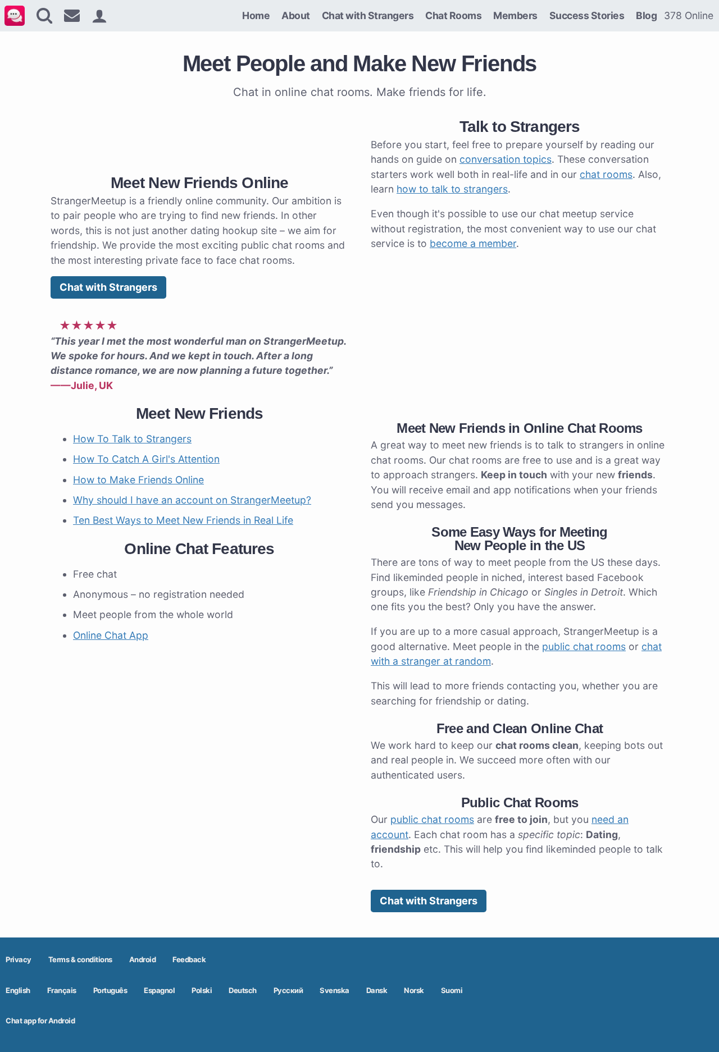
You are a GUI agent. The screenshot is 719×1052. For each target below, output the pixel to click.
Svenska (334, 990)
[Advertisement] (199, 134)
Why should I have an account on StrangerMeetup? (192, 500)
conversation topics (505, 159)
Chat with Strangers (368, 15)
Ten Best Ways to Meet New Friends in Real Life (183, 520)
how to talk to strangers (452, 189)
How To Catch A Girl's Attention (146, 459)
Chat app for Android (40, 1020)
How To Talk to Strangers (132, 439)
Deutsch (243, 990)
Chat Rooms (453, 15)
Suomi (452, 990)
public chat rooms (584, 646)
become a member (473, 243)
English (18, 990)
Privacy (18, 959)
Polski (202, 990)
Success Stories (587, 15)
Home (256, 15)
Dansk (377, 990)
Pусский (288, 990)
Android (142, 959)
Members (515, 15)
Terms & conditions (80, 959)
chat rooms (606, 174)
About (295, 15)
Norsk (414, 990)
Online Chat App (110, 635)
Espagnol (159, 990)
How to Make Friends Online (138, 480)
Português (110, 990)
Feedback (189, 959)
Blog (646, 15)
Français (61, 990)
